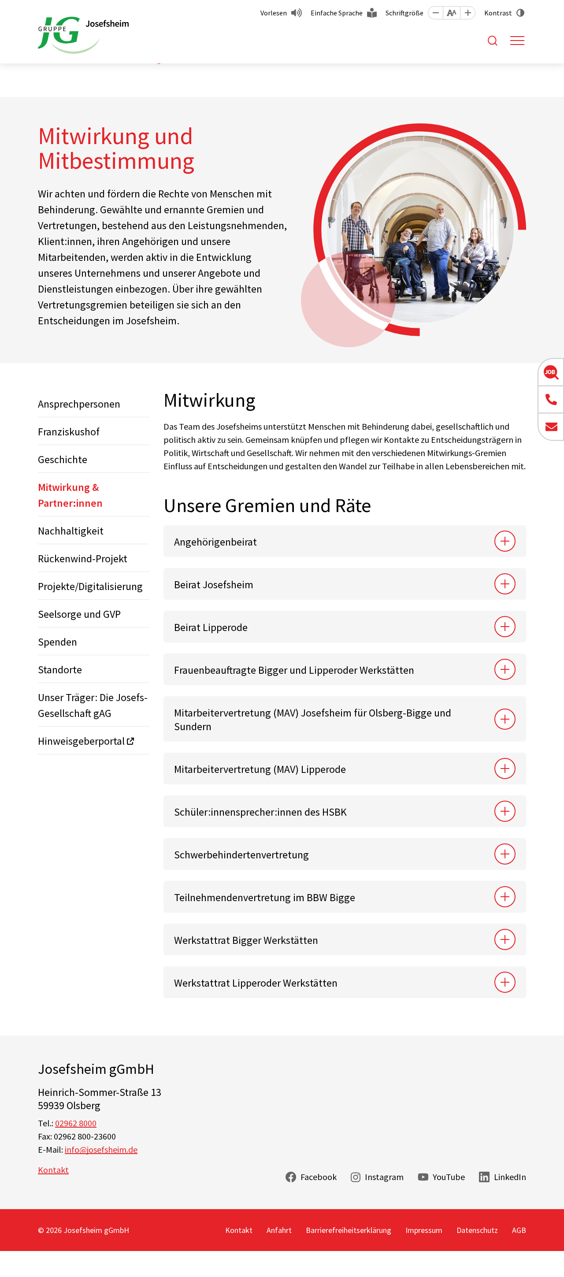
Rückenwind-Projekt (82, 558)
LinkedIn (510, 1176)
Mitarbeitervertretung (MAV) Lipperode (260, 769)
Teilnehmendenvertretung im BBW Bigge (264, 897)
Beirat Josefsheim (213, 584)
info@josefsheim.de (101, 1149)
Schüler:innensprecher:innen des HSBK (260, 812)
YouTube (449, 1176)
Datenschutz (477, 1230)
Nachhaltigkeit (71, 531)
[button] (435, 12)
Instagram (384, 1176)
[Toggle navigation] (517, 40)
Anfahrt (279, 1230)
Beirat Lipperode (211, 627)
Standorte (60, 669)
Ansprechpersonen (79, 404)
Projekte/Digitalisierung (90, 586)
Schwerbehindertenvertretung (242, 854)
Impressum (423, 1230)
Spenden (57, 642)
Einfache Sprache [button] (337, 12)
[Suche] (492, 40)
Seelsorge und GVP (79, 614)
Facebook (319, 1176)
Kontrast (498, 12)
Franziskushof (69, 431)
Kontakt (53, 1169)
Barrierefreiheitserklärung (348, 1230)
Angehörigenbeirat (215, 542)
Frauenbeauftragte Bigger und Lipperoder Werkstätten (294, 670)
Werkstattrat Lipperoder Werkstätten (256, 983)
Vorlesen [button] (273, 12)
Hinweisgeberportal (81, 741)
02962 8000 (75, 1123)
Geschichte (62, 459)
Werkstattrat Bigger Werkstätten (246, 940)
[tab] (344, 541)
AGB (519, 1230)
